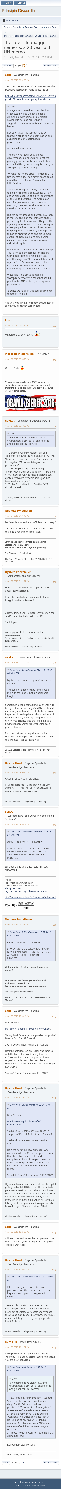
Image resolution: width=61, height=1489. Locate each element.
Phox (8, 320)
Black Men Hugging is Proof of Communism (27, 1028)
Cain (8, 75)
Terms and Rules (29, 1482)
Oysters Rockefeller (18, 572)
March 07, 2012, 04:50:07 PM (17, 824)
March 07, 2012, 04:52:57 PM (17, 924)
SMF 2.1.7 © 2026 (23, 1486)
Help (17, 1482)
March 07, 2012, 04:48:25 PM (17, 772)
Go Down (8, 65)
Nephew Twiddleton (18, 511)
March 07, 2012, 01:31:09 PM (17, 80)
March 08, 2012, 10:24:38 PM (17, 1097)
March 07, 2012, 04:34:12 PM (17, 516)
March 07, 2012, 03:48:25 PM (17, 426)
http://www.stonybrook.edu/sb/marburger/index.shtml (30, 897)
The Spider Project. (14, 888)
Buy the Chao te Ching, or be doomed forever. (26, 891)
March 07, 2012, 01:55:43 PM (17, 325)
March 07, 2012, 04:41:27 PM (17, 581)
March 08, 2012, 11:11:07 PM (17, 1347)
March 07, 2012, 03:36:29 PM (17, 359)
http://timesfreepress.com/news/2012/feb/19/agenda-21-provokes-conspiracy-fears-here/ (30, 97)
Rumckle (11, 1342)
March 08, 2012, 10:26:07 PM (17, 1232)
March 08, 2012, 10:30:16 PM (17, 1269)
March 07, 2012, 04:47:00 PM (17, 662)
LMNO (9, 812)
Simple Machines (38, 1486)
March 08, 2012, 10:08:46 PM (17, 1016)
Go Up (6, 1462)
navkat (10, 421)
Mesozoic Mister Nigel (19, 354)
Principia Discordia (18, 10)
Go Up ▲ (42, 1482)
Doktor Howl (13, 763)
